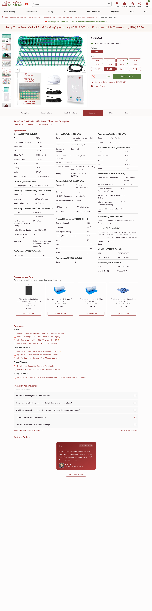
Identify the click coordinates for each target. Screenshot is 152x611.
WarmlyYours (15, 2)
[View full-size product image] (50, 70)
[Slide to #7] (6, 89)
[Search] (109, 4)
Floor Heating (10, 11)
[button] (132, 4)
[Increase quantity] (108, 76)
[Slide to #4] (6, 63)
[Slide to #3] (6, 55)
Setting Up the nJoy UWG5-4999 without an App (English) (38, 336)
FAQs (111, 113)
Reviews (128, 113)
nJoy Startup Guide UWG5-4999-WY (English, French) (37, 340)
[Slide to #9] (6, 106)
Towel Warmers (69, 11)
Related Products (70, 113)
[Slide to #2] (6, 46)
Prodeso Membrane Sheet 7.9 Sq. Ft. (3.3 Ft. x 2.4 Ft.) (123, 300)
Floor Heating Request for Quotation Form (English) (36, 366)
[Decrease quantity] (93, 76)
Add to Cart (128, 76)
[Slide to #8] (6, 97)
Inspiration (115, 11)
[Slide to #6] (6, 80)
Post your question (131, 430)
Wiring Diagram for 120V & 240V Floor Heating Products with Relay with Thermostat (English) (51, 377)
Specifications (46, 113)
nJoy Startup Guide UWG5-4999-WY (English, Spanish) (37, 343)
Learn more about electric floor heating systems (32, 124)
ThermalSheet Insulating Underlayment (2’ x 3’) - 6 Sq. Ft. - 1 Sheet (28, 301)
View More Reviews (76, 474)
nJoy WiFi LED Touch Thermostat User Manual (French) (37, 354)
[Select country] (27, 4)
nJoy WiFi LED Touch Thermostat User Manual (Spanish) (38, 358)
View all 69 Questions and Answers (27, 430)
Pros (146, 11)
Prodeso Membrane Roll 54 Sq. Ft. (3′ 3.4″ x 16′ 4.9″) (60, 300)
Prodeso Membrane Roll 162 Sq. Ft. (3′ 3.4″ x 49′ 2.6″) (92, 300)
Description (25, 113)
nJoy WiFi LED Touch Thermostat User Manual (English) (37, 351)
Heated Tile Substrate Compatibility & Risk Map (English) (38, 369)
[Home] (5, 4)
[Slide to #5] (6, 72)
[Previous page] (17, 70)
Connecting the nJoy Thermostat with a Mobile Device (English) (40, 333)
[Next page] (84, 70)
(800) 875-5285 (16, 5)
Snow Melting (31, 11)
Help (132, 11)
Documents (93, 113)
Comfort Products (93, 11)
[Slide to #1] (6, 38)
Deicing (50, 11)
